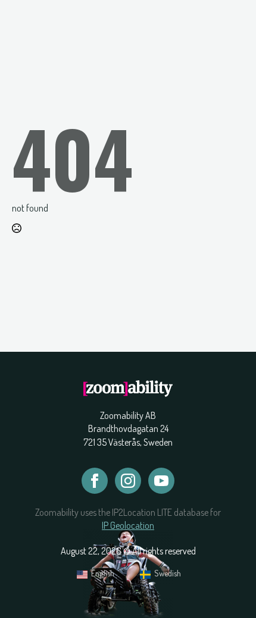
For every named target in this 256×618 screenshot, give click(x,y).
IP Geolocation (128, 525)
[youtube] (161, 481)
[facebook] (95, 481)
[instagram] (128, 481)
